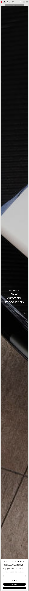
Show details (13, 576)
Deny (14, 588)
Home (7, 5)
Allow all (14, 580)
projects (11, 5)
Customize (14, 584)
